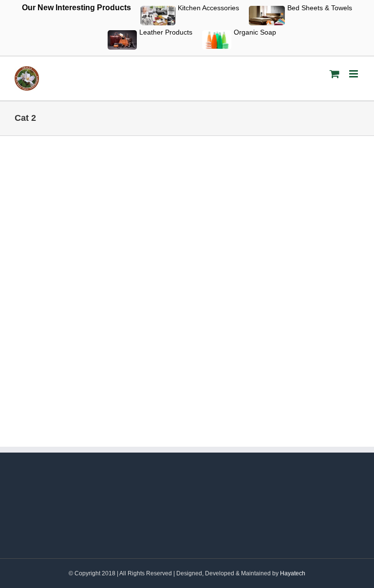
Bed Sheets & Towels (319, 8)
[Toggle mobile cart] (334, 74)
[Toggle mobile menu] (354, 74)
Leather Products (165, 32)
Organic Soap (255, 32)
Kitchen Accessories (208, 8)
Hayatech (292, 573)
